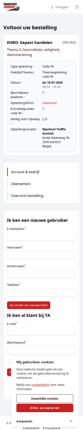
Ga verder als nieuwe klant (29, 305)
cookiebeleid (40, 385)
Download (49, 103)
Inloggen (62, 7)
